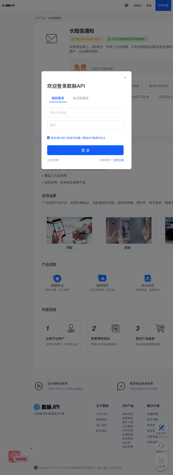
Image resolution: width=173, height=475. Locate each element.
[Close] (125, 78)
